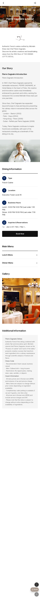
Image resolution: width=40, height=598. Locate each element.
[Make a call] (25, 227)
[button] (16, 321)
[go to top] (36, 594)
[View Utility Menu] (36, 584)
